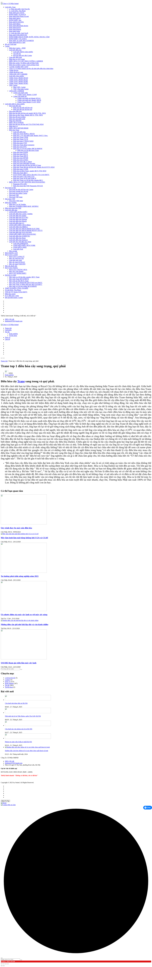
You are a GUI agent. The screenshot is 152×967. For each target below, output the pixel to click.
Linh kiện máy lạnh (15, 260)
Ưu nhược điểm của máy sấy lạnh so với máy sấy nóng (24, 614)
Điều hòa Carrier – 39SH (17, 48)
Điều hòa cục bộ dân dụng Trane (28, 150)
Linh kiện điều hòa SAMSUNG (19, 236)
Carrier (7, 46)
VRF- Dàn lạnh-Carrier (21, 89)
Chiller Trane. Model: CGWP (27, 94)
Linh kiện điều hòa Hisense (18, 219)
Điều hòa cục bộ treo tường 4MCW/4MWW (27, 148)
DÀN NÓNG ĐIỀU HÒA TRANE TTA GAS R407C (31, 175)
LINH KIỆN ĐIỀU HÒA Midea (20, 225)
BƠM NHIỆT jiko (15, 20)
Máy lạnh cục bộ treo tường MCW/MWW (23, 286)
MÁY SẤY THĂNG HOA (18, 269)
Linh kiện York (18, 249)
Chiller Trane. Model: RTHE (18, 81)
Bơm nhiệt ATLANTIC (17, 13)
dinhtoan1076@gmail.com (13, 321)
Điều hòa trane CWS (20, 143)
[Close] (1, 2)
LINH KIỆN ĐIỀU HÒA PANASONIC (22, 234)
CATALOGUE (10, 678)
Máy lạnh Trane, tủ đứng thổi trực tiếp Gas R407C (25, 284)
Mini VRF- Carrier (19, 87)
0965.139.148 (9, 319)
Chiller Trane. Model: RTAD (18, 78)
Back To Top (5, 801)
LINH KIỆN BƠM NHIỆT (18, 212)
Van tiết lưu (17, 54)
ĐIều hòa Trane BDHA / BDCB (24, 134)
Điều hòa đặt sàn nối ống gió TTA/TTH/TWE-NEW (26, 124)
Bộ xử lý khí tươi (10, 44)
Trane (21, 381)
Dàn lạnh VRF (14, 195)
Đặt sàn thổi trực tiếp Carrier (22, 55)
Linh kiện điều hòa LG (16, 223)
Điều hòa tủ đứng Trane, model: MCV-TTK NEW (29, 171)
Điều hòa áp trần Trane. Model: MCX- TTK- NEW (26, 115)
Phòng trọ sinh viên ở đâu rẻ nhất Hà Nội (18, 742)
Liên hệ (7, 339)
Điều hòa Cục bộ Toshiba (17, 204)
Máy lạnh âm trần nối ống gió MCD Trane (27, 165)
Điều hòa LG (13, 126)
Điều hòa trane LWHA (20, 160)
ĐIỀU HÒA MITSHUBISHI (18, 128)
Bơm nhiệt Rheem (15, 29)
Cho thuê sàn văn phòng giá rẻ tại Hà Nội (18, 729)
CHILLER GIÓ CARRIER (18, 74)
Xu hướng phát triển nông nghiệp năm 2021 (20, 576)
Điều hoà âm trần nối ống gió (22, 108)
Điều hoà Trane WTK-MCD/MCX (24, 178)
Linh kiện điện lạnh (15, 57)
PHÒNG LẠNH (10, 275)
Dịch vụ (7, 337)
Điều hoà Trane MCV (20, 173)
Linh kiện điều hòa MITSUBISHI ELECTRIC (24, 229)
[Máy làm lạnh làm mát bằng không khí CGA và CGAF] (20, 534)
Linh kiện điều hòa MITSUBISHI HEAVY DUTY (26, 230)
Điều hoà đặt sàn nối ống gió (22, 109)
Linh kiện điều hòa (15, 50)
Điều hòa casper (10, 294)
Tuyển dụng (13, 335)
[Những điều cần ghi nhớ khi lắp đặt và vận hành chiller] (19, 620)
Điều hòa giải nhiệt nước (17, 119)
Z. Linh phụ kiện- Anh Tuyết (18, 33)
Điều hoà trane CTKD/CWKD (23, 141)
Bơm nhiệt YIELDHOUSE (18, 35)
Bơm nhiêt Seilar (14, 31)
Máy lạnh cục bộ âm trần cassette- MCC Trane (24, 277)
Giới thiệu (8, 330)
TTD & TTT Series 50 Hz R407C (16, 292)
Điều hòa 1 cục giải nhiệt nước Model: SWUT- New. (30, 135)
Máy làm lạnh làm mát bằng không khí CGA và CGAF (24, 538)
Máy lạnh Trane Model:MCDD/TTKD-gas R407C (25, 283)
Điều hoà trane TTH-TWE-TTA (23, 176)
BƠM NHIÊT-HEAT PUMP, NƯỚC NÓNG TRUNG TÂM (29, 37)
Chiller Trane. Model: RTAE (18, 80)
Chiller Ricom (13, 70)
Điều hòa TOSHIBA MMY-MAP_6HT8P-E (23, 206)
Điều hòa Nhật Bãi (15, 121)
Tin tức (7, 332)
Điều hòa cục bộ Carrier (17, 59)
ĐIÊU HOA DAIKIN (16, 122)
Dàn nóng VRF (10, 199)
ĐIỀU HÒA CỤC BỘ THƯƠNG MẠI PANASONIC (27, 182)
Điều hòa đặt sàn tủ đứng (17, 117)
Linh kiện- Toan (10, 7)
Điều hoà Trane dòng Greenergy (23, 145)
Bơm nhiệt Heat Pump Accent (19, 16)
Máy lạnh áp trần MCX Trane (19, 281)
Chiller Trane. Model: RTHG (18, 83)
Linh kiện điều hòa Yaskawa (18, 240)
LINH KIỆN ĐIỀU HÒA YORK (24, 245)
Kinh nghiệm (13, 334)
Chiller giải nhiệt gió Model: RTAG (29, 98)
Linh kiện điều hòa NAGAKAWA (20, 232)
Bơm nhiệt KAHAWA (16, 22)
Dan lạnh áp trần (10, 188)
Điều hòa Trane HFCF (20, 156)
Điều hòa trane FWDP (20, 152)
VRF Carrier (13, 85)
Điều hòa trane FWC (20, 147)
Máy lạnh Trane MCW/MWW (19, 279)
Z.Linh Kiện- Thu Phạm (13, 290)
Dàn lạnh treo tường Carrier (18, 193)
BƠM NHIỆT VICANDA (18, 39)
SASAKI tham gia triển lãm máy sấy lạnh (18, 663)
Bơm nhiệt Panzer (15, 27)
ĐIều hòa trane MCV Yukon (22, 161)
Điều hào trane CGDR (20, 169)
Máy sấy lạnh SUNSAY (17, 262)
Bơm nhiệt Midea (14, 24)
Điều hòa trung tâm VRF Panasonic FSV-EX (28, 186)
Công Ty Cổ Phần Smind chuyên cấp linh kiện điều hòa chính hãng (31, 68)
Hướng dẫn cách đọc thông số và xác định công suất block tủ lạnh (26, 751)
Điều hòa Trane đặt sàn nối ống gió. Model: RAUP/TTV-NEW (34, 167)
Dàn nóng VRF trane (16, 201)
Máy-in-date (13, 251)
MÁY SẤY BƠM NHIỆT (17, 273)
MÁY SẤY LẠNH (11, 255)
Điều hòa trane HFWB (20, 158)
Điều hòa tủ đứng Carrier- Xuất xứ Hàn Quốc (24, 65)
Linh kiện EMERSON (20, 243)
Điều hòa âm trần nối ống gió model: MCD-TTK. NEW (27, 113)
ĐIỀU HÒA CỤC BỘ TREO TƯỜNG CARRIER (26, 61)
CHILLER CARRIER (16, 91)
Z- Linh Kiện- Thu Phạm (17, 11)
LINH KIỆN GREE (20, 247)
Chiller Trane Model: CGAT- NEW (29, 102)
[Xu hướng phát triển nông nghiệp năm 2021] (24, 572)
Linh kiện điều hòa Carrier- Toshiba (20, 214)
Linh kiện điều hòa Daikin (17, 215)
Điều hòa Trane (14, 130)
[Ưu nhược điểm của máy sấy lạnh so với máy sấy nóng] (24, 610)
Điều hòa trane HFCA (20, 154)
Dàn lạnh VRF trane (15, 197)
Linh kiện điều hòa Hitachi (18, 221)
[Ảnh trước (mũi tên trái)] (1, 965)
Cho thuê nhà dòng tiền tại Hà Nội (16, 703)
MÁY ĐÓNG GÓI (11, 253)
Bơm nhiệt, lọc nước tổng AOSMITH (21, 40)
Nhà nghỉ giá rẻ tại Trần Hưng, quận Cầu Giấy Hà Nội (23, 716)
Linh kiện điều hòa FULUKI (18, 217)
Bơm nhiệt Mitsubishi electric (18, 26)
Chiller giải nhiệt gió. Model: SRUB (29, 100)
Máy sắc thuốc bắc (11, 266)
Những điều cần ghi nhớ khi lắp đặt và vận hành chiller (24, 624)
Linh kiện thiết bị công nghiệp (23, 52)
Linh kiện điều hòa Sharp (17, 238)
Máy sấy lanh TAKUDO (17, 264)
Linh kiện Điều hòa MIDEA (18, 227)
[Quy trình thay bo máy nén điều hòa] (24, 524)
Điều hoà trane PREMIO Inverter (24, 163)
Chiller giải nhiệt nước (20, 93)
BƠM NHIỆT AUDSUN (17, 14)
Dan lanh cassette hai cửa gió (18, 191)
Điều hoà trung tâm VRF (13, 208)
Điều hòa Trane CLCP (20, 139)
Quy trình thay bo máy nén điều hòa (16, 528)
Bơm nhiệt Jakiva (14, 18)
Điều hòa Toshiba (11, 202)
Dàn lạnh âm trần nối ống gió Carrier (21, 189)
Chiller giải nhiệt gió (20, 96)
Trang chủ (8, 328)
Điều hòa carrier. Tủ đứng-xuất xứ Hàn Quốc (24, 63)
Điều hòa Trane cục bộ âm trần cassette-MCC (28, 180)
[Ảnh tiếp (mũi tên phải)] (4, 965)
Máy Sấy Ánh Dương (16, 271)
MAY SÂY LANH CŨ (17, 256)
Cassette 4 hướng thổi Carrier (18, 67)
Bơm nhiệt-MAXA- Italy (17, 42)
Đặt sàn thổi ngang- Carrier (14, 297)
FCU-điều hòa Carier (12, 296)
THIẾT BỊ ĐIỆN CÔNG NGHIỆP (16, 288)
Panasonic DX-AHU (20, 184)
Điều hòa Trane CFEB (20, 137)
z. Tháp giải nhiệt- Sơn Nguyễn (19, 9)
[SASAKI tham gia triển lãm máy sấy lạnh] (24, 659)
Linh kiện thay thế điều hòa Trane (20, 242)
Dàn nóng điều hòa (15, 111)
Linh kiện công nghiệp (16, 76)
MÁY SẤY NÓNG (11, 268)
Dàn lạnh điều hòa (15, 106)
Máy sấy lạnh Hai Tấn (16, 258)
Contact (7, 680)
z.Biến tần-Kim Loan (16, 72)
